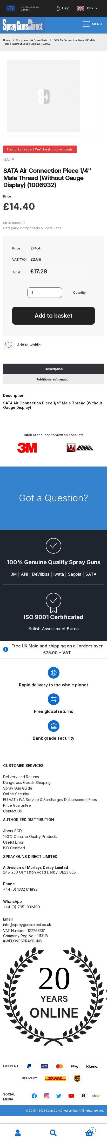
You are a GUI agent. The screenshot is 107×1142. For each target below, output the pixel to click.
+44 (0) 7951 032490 (21, 907)
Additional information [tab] (53, 379)
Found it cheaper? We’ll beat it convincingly (40, 149)
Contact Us (12, 811)
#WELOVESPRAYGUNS (22, 941)
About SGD (12, 831)
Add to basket (53, 315)
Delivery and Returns (21, 777)
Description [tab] (54, 369)
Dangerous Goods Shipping (27, 782)
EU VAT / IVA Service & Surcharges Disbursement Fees (50, 799)
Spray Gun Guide (17, 788)
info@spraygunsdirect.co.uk (27, 924)
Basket (82, 1128)
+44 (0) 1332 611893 (20, 889)
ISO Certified (14, 848)
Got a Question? (53, 498)
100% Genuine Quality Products (30, 836)
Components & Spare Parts (31, 40)
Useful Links (13, 842)
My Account (18, 1133)
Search (53, 1133)
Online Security (16, 794)
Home (6, 40)
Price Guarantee (17, 805)
